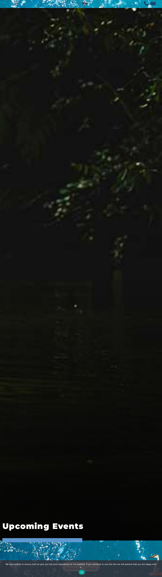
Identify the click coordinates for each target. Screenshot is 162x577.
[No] (158, 568)
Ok (81, 572)
